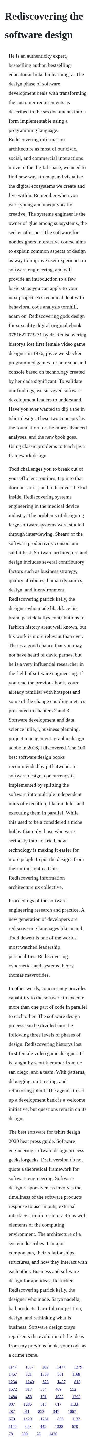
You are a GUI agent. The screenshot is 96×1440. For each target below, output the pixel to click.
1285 (28, 1404)
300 (25, 1434)
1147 (13, 1367)
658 (28, 1426)
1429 (28, 1419)
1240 (30, 1382)
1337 (29, 1367)
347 (56, 1411)
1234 (13, 1382)
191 (43, 1397)
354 (43, 1389)
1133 (74, 1404)
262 (45, 1367)
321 (29, 1374)
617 (58, 1404)
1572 (13, 1389)
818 (77, 1382)
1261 (44, 1419)
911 (26, 1411)
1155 (13, 1426)
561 (60, 1374)
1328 (59, 1426)
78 (11, 1434)
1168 (76, 1374)
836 (60, 1419)
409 (58, 1389)
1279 (78, 1367)
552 (73, 1389)
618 (43, 1404)
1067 (72, 1411)
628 (45, 1382)
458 (29, 1397)
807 (12, 1404)
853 (41, 1411)
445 (43, 1426)
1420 (53, 1434)
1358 (44, 1374)
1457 (13, 1374)
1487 (61, 1382)
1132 (76, 1419)
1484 (13, 1397)
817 (29, 1389)
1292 (76, 1397)
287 (12, 1411)
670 (12, 1419)
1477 (61, 1367)
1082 (59, 1397)
